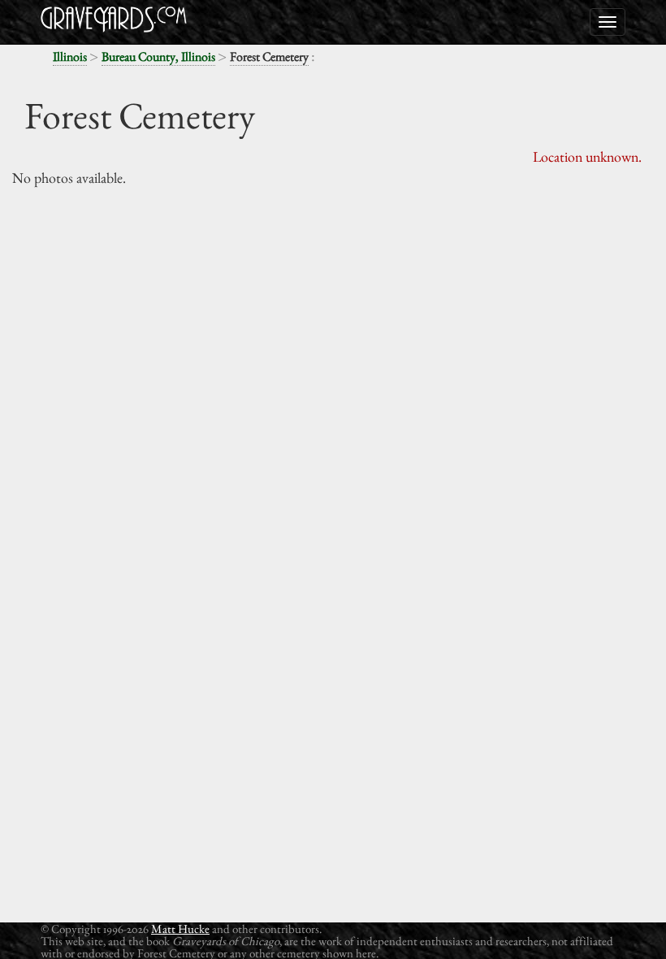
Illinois (70, 56)
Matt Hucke (180, 928)
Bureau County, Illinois (158, 56)
